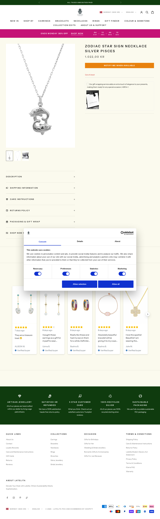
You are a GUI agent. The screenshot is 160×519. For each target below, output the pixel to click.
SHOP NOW (77, 33)
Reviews (9, 464)
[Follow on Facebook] (7, 497)
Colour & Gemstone (137, 21)
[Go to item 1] (9, 156)
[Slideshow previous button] (12, 314)
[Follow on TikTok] (27, 497)
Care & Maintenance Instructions (139, 443)
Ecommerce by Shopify (81, 509)
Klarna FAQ (130, 467)
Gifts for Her (89, 443)
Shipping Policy (132, 439)
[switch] (66, 274)
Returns (9, 460)
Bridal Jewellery (57, 464)
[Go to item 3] (25, 156)
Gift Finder (112, 21)
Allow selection (79, 284)
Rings (96, 21)
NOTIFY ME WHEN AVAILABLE (119, 65)
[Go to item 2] (17, 156)
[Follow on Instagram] (13, 497)
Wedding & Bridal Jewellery (95, 448)
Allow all (116, 284)
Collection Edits (64, 25)
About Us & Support (94, 25)
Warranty (129, 471)
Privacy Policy (131, 459)
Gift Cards (10, 456)
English (130, 12)
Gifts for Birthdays (91, 439)
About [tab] (117, 241)
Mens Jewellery (57, 460)
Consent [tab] (42, 242)
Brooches (54, 456)
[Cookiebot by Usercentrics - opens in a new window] (123, 233)
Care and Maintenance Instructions (19, 452)
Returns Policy (131, 448)
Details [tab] (80, 241)
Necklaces (81, 21)
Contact (9, 443)
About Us (9, 439)
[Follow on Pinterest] (20, 497)
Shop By (29, 21)
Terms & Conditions (134, 463)
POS (64, 509)
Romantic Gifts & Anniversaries (96, 452)
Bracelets (62, 21)
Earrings (44, 21)
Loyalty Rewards (12, 448)
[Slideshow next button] (148, 314)
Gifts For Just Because (93, 456)
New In (14, 21)
